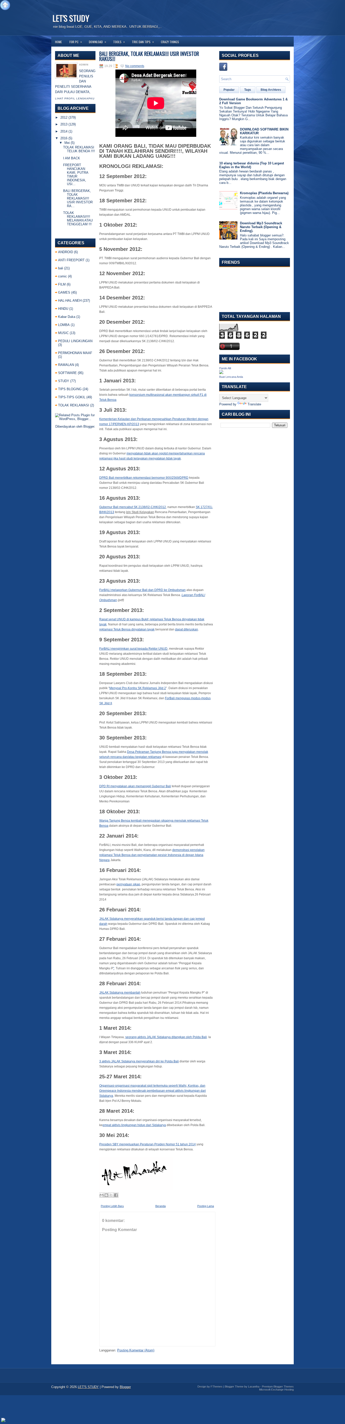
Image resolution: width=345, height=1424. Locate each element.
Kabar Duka (66, 317)
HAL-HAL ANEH (70, 300)
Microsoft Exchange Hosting (276, 1389)
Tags (247, 90)
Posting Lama (205, 1206)
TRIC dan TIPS (143, 41)
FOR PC (75, 41)
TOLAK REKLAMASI (73, 405)
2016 (63, 138)
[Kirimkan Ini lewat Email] (101, 1195)
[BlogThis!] (106, 1195)
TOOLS (119, 41)
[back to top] (5, 5)
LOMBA (64, 325)
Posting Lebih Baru (112, 1206)
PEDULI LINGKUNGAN (75, 341)
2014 (63, 131)
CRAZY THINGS (170, 42)
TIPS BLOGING (70, 389)
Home (58, 42)
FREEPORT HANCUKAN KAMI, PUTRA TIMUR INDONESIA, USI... (75, 174)
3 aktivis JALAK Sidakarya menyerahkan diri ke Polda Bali (139, 1061)
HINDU (63, 309)
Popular (229, 90)
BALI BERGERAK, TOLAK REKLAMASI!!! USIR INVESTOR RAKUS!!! (149, 56)
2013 (63, 124)
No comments (134, 66)
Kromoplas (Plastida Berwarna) (264, 193)
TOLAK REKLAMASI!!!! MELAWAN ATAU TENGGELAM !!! (78, 218)
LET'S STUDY (71, 18)
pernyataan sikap (128, 884)
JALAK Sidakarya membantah (119, 992)
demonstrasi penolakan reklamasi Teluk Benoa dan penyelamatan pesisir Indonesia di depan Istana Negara (152, 855)
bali (60, 268)
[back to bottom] (3, 1420)
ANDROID (65, 252)
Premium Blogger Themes (278, 1386)
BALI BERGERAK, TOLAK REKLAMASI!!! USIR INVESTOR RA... (78, 198)
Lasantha (253, 1386)
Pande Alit (225, 368)
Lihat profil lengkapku (74, 98)
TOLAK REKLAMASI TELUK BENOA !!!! (79, 149)
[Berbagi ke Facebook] (115, 1195)
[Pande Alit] (221, 373)
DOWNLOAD (97, 41)
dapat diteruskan (186, 629)
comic (62, 276)
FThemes (217, 1386)
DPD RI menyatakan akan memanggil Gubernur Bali (135, 786)
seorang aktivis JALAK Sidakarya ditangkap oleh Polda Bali (166, 1037)
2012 (63, 117)
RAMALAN (66, 365)
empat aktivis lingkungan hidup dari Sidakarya (134, 1125)
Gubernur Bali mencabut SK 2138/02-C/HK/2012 (132, 507)
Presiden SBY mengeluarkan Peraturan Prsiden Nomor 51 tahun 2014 (147, 1144)
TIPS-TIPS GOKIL (71, 397)
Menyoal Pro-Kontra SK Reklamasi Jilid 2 (137, 688)
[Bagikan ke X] (111, 1195)
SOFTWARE (67, 373)
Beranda (160, 1206)
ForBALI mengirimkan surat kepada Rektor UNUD (133, 648)
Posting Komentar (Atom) (135, 1350)
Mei (67, 143)
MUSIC (63, 333)
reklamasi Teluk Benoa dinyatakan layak (127, 629)
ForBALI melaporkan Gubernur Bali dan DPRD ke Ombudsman (142, 590)
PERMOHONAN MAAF (75, 353)
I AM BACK (71, 158)
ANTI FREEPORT (71, 260)
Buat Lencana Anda (231, 376)
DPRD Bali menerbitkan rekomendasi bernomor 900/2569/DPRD (143, 477)
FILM (62, 284)
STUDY (63, 381)
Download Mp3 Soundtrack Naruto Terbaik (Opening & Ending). (261, 227)
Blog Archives (271, 90)
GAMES (64, 292)
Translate (254, 404)
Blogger (88, 426)
